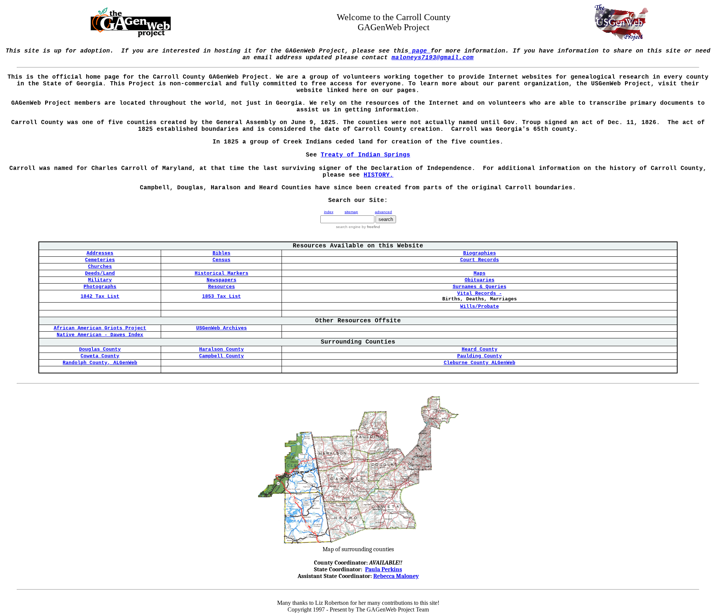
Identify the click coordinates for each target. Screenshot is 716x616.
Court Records (479, 260)
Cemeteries (100, 260)
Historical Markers (221, 273)
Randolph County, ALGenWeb (100, 363)
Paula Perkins (383, 569)
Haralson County (221, 349)
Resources (221, 287)
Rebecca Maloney (396, 576)
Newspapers (221, 280)
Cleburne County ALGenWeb (479, 363)
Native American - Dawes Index (100, 335)
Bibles (221, 253)
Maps (480, 273)
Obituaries (479, 280)
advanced (383, 212)
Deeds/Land (100, 273)
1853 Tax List (221, 296)
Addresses (100, 253)
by (370, 227)
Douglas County (100, 349)
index (328, 212)
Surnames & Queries (479, 287)
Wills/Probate (479, 306)
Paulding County (479, 356)
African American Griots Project (100, 328)
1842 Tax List (100, 296)
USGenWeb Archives (221, 328)
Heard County (479, 349)
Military (100, 280)
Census (221, 260)
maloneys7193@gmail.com (433, 57)
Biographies (479, 253)
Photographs (100, 287)
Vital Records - (479, 293)
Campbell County (221, 356)
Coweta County (100, 356)
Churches (100, 266)
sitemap (351, 212)
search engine (348, 227)
